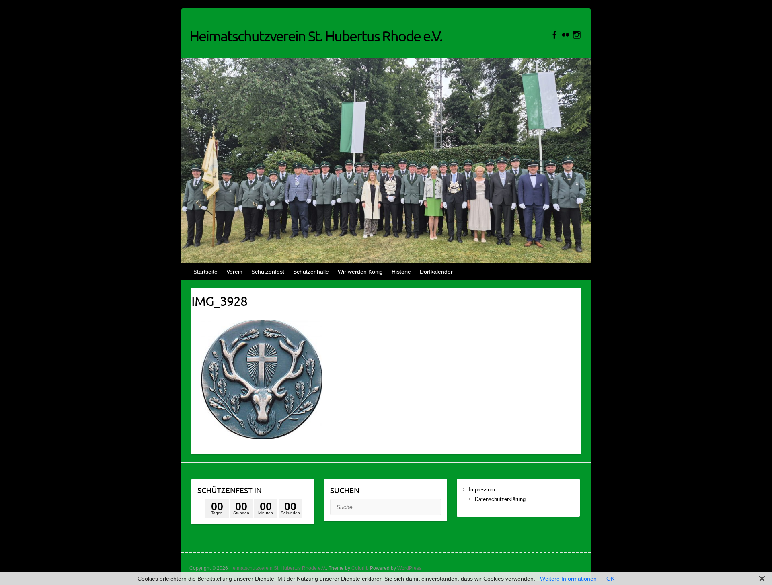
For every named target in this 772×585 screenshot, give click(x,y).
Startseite (205, 271)
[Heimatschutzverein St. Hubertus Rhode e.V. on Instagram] (576, 35)
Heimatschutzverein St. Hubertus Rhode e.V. (315, 35)
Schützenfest (267, 271)
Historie (401, 271)
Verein (234, 271)
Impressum (483, 490)
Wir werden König (360, 271)
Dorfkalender (436, 271)
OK (610, 578)
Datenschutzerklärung (500, 499)
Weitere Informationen (568, 578)
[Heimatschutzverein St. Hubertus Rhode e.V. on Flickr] (565, 35)
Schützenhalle (311, 271)
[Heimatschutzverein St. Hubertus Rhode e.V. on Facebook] (554, 35)
